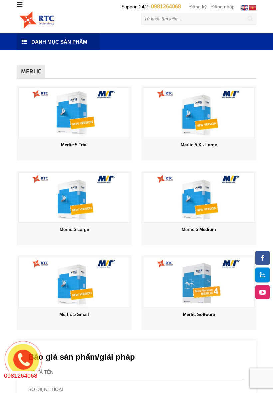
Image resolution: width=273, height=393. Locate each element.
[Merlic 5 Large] (74, 197)
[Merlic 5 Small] (74, 282)
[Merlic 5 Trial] (74, 112)
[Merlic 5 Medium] (198, 197)
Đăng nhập (223, 6)
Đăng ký (198, 6)
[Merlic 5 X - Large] (198, 112)
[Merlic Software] (198, 282)
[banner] (37, 19)
